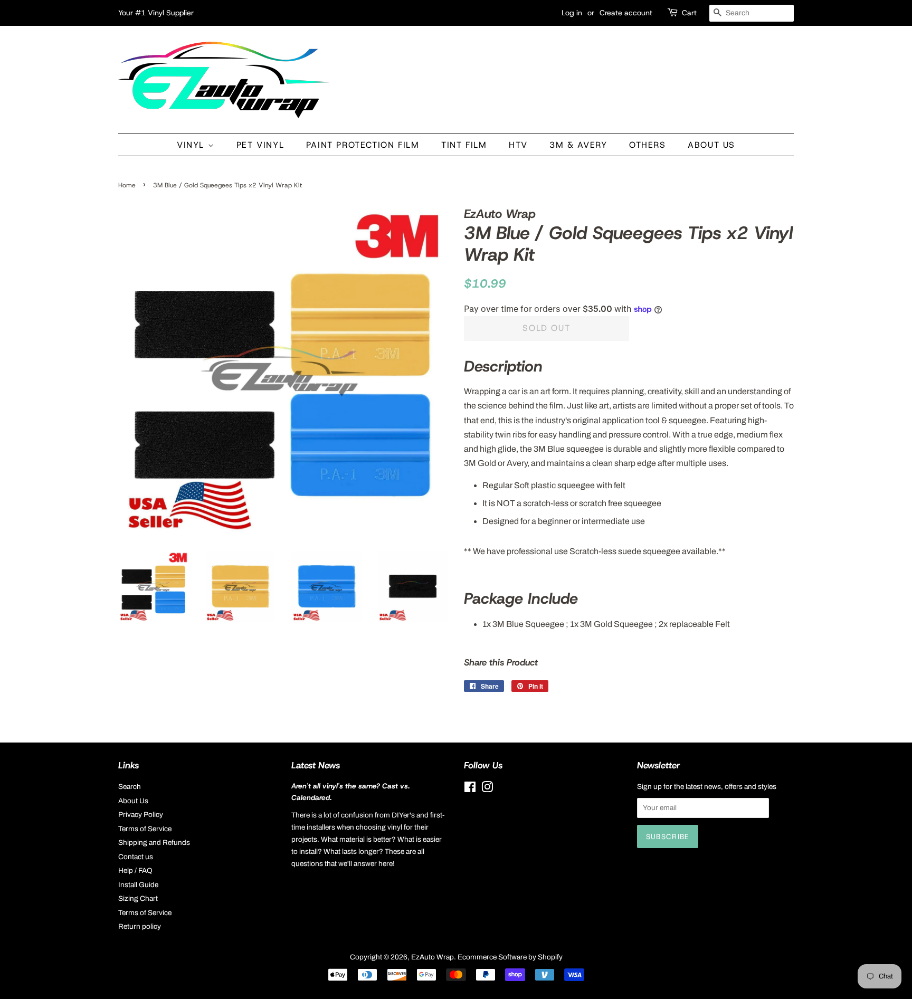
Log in (572, 12)
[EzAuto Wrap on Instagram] (487, 789)
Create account (626, 12)
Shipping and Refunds (154, 842)
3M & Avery (578, 144)
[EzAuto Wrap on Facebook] (470, 789)
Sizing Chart (138, 898)
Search (129, 787)
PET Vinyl (260, 144)
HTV (518, 144)
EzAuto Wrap (432, 957)
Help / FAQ (135, 870)
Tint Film (464, 144)
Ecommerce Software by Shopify (510, 957)
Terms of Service (145, 829)
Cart (689, 12)
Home (127, 185)
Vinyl (192, 144)
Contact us (135, 857)
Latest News (315, 765)
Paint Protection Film (363, 144)
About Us (711, 144)
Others (647, 144)
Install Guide (138, 885)
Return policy (139, 926)
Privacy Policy (140, 815)
